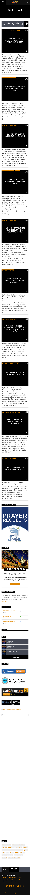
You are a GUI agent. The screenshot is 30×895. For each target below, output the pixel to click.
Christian (13, 79)
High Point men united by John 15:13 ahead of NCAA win (15, 373)
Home (4, 878)
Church (17, 172)
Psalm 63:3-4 (5, 601)
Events (12, 879)
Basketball (12, 30)
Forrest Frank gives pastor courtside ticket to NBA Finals (15, 88)
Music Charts (12, 878)
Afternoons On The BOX (9, 611)
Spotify (4, 857)
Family (25, 847)
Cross (10, 847)
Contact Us (13, 881)
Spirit (21, 855)
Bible (11, 125)
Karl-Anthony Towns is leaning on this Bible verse (15, 135)
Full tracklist (15, 657)
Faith (18, 30)
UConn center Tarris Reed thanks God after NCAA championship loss (15, 230)
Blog (20, 878)
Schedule (5, 879)
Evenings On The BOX (8, 616)
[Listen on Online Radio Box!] (15, 671)
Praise (22, 852)
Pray (3, 855)
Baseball (4, 30)
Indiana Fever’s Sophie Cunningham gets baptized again (15, 181)
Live (7, 852)
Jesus (26, 850)
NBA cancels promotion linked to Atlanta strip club (14, 468)
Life (3, 852)
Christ (16, 125)
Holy (21, 850)
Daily (15, 847)
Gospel (16, 850)
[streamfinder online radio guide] (15, 710)
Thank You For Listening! (9, 622)
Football (5, 850)
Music (12, 852)
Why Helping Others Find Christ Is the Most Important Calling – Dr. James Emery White (15, 329)
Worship (17, 857)
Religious (10, 855)
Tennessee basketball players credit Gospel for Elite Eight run (15, 280)
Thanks (10, 857)
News (17, 852)
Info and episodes (15, 584)
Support (5, 881)
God (11, 850)
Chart (9, 845)
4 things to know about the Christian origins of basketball (15, 421)
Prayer (19, 879)
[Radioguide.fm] (15, 692)
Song (16, 855)
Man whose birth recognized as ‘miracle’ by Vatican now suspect (15, 40)
